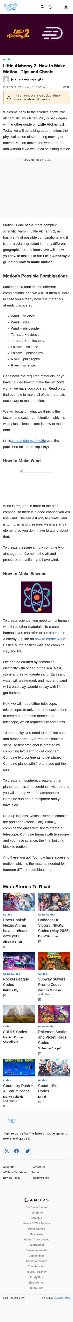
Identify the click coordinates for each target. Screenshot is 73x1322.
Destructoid (36, 1244)
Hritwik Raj (10, 990)
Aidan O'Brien (12, 941)
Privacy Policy (40, 1177)
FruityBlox (36, 1277)
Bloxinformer (36, 1282)
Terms (35, 1172)
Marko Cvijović (13, 1096)
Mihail (42, 1096)
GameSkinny (36, 1255)
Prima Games (36, 1228)
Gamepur (36, 1218)
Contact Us (38, 1167)
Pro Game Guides (36, 1207)
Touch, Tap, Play (36, 1271)
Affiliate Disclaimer (15, 1172)
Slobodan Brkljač (49, 1048)
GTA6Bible (36, 1288)
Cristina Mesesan (50, 990)
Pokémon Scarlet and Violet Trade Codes (53, 1037)
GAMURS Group (62, 1298)
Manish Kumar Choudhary (13, 1039)
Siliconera (36, 1234)
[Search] (43, 7)
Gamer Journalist (36, 1250)
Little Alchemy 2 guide (28, 441)
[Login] (66, 7)
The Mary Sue (36, 1266)
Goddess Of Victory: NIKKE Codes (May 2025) (54, 925)
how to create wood (50, 639)
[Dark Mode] (50, 7)
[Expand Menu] (58, 7)
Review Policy (11, 1177)
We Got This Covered (36, 1239)
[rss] (7, 1151)
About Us (8, 1167)
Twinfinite (36, 1212)
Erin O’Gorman (48, 936)
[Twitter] (28, 1151)
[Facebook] (17, 1151)
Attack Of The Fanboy (36, 1223)
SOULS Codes (15, 1032)
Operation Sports (36, 1261)
